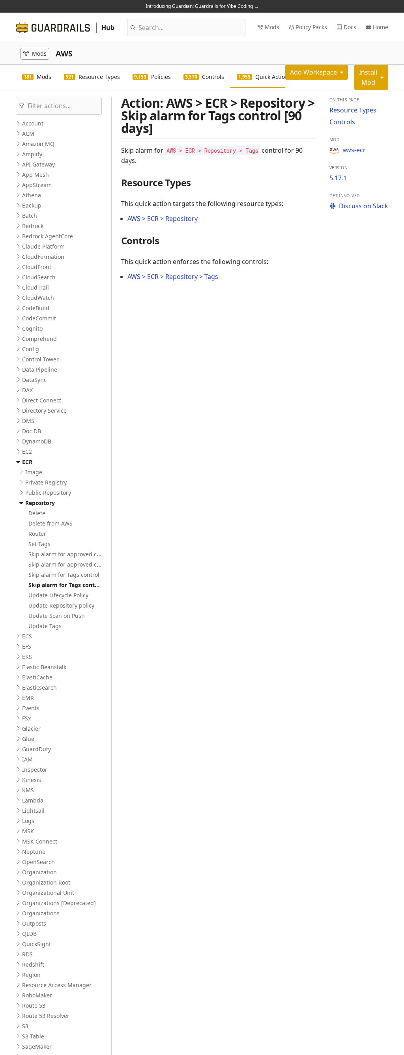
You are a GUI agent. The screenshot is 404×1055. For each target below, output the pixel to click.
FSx (26, 718)
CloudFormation (43, 256)
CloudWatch (38, 297)
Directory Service (44, 410)
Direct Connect (41, 400)
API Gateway (38, 164)
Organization (39, 872)
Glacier (31, 728)
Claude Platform (43, 246)
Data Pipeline (39, 369)
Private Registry (46, 482)
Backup (31, 205)
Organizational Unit (48, 892)
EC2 (27, 451)
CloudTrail (35, 287)
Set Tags (39, 544)
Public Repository (48, 492)
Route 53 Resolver (45, 1015)
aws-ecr (354, 150)
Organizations (41, 913)
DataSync (34, 379)
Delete (36, 513)
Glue (28, 739)
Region (31, 974)
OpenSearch (38, 862)
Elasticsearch (39, 687)
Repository (40, 503)
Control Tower (40, 359)
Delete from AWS (50, 523)
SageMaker (37, 1046)
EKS (27, 656)
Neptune (33, 851)
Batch (29, 215)
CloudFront (36, 267)
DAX (27, 390)
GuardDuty (36, 749)
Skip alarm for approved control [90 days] (83, 564)
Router (37, 533)
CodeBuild (35, 308)
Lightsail (33, 810)
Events (30, 708)
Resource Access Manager (57, 985)
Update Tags (45, 626)
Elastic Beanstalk (44, 667)
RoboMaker (37, 995)
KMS (28, 790)
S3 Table (33, 1036)
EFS (26, 646)
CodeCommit (39, 318)
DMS (28, 421)
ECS (27, 636)
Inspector (34, 769)
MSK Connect (39, 841)
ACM (28, 133)
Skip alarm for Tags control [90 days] (78, 585)
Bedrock (32, 226)
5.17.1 (338, 178)
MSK (28, 831)
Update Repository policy (61, 605)
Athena (31, 195)
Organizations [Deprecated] (59, 903)
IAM (27, 759)
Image (33, 472)
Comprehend (39, 338)
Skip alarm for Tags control (63, 574)
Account (32, 123)
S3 (25, 1026)
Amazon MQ (38, 144)
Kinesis (31, 780)
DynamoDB (36, 441)
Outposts (34, 923)
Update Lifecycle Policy (58, 595)
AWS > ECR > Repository (162, 218)
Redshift (33, 964)
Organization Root (46, 882)
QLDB (29, 933)
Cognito (32, 328)
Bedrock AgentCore (47, 236)
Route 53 (33, 1005)
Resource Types (352, 110)
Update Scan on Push (56, 615)
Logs (28, 821)
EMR (28, 697)
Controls (342, 122)
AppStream (37, 185)
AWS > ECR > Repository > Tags (172, 276)
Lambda (32, 800)
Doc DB (31, 431)
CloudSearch (39, 277)
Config (30, 349)
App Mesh (35, 174)
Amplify (32, 154)
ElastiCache (37, 677)
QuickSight (36, 944)
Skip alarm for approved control (70, 554)
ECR (27, 462)
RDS (27, 954)
